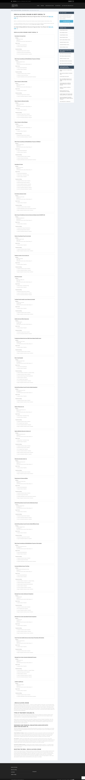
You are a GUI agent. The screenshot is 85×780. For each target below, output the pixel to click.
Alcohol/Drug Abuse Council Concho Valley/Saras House (26, 502)
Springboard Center (19, 164)
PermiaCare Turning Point (20, 36)
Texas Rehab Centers (25, 10)
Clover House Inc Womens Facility (22, 101)
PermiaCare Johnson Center (20, 193)
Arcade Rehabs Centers (64, 30)
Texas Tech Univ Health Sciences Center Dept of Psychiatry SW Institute (29, 637)
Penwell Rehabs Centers (64, 34)
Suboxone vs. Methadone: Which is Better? (24, 1)
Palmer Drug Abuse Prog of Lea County (23, 236)
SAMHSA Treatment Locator (64, 58)
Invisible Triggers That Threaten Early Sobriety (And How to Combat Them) (66, 94)
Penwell (38, 24)
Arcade (33, 24)
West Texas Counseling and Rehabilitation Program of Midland (27, 141)
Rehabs (42, 5)
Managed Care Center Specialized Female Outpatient (25, 616)
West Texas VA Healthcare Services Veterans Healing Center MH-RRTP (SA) (30, 214)
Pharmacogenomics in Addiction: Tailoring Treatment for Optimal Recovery (65, 84)
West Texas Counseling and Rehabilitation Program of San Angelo (28, 543)
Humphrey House (18, 276)
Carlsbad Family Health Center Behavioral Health (25, 299)
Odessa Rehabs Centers (64, 37)
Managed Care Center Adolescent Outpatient (24, 593)
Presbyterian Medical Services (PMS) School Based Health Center (28, 338)
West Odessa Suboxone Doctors (65, 56)
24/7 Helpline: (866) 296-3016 (67, 5)
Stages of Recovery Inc (19, 406)
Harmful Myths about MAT (64, 76)
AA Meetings (57, 5)
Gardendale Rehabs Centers (64, 44)
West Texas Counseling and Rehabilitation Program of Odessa (27, 58)
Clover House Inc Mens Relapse (21, 122)
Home (38, 5)
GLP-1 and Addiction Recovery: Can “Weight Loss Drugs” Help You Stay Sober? (66, 79)
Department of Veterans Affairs (21, 478)
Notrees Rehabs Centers (64, 47)
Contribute (13, 772)
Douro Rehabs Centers (63, 32)
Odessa (42, 24)
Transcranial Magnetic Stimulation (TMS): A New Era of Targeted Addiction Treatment (66, 98)
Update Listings (13, 774)
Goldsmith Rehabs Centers (64, 42)
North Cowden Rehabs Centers (65, 39)
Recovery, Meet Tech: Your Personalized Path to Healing (65, 91)
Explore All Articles (14, 767)
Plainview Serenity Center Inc (21, 458)
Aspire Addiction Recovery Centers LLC (23, 431)
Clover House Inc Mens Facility (21, 81)
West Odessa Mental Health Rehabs (66, 63)
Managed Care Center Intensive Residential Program (25, 657)
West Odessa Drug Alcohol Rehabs (65, 53)
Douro (36, 24)
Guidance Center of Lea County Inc (22, 255)
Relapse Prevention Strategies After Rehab (66, 70)
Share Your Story (14, 769)
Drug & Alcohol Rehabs (17, 10)
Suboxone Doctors (49, 5)
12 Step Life (34, 771)
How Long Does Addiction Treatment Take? (66, 74)
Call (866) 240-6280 (66, 21)
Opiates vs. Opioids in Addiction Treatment (65, 88)
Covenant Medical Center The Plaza (22, 566)
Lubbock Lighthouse (19, 681)
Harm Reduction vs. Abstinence (65, 101)
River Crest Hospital (19, 357)
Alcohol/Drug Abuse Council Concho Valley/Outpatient (26, 387)
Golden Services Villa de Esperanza (22, 318)
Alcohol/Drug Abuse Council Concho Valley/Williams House (27, 523)
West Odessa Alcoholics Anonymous (66, 60)
